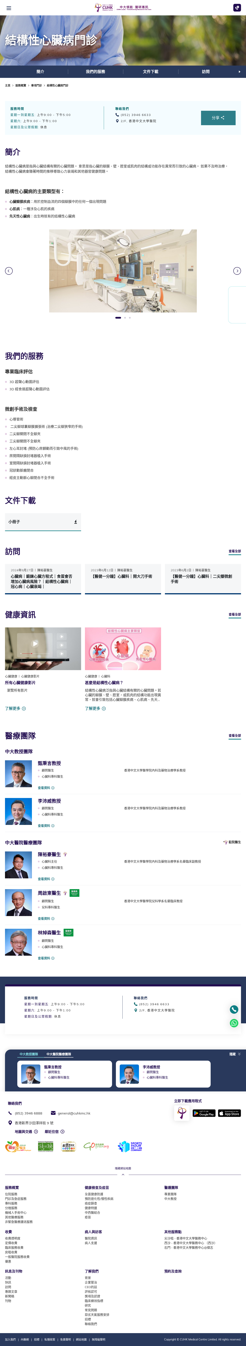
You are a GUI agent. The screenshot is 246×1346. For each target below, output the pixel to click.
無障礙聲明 (98, 1339)
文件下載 (150, 71)
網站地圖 (81, 1339)
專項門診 (36, 85)
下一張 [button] (239, 71)
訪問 (206, 71)
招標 (36, 1339)
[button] (235, 1052)
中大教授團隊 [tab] (29, 1054)
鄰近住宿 (52, 1131)
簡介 (40, 71)
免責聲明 (65, 1339)
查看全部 (235, 551)
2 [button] (125, 318)
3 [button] (130, 318)
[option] (40, 72)
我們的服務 (95, 71)
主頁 (7, 85)
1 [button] (118, 318)
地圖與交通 (23, 1131)
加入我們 (10, 1339)
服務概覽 (20, 85)
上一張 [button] (9, 271)
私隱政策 (49, 1339)
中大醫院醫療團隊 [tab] (59, 1054)
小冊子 (14, 521)
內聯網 (25, 1339)
